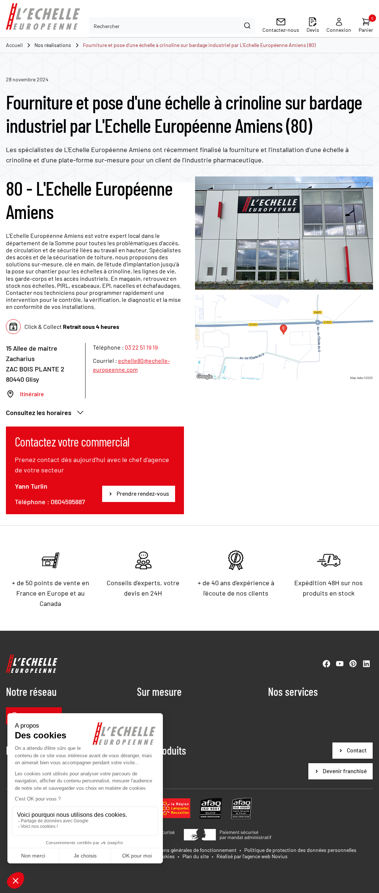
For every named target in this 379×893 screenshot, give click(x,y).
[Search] (247, 25)
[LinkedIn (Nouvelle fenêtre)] (366, 663)
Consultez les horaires (38, 412)
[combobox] (172, 25)
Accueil (14, 45)
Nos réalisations (52, 45)
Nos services (293, 691)
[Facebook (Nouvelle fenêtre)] (326, 663)
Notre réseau (31, 691)
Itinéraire (32, 393)
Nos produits (161, 750)
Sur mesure (159, 691)
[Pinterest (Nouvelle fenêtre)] (353, 663)
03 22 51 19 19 (141, 347)
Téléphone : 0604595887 (50, 502)
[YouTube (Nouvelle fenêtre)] (339, 663)
